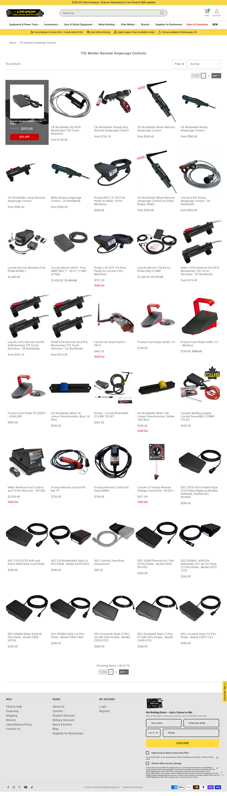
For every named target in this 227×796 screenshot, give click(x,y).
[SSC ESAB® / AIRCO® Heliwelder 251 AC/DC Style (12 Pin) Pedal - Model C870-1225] (200, 535)
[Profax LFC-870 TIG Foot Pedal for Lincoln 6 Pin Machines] (113, 242)
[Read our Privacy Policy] (217, 758)
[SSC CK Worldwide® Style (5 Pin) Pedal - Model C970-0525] (70, 535)
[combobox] (153, 733)
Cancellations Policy (19, 724)
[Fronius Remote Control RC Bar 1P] (70, 461)
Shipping (11, 715)
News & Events (62, 724)
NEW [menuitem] (215, 24)
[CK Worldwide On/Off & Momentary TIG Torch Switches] (70, 101)
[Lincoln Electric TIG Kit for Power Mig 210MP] (156, 242)
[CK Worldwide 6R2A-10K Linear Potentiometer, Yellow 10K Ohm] (156, 387)
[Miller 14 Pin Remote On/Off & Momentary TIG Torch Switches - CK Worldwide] (200, 242)
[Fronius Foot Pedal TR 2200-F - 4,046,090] (27, 387)
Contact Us (13, 728)
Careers (58, 711)
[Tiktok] (32, 787)
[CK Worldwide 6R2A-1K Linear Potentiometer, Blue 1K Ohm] (70, 387)
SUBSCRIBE (182, 743)
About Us (59, 706)
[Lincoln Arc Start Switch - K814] (113, 316)
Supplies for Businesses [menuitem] (169, 24)
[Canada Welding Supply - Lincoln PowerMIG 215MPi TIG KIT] (200, 387)
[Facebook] (8, 787)
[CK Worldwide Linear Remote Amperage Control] (27, 172)
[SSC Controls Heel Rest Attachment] (113, 535)
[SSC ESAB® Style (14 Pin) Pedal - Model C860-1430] (70, 608)
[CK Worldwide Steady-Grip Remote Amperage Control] (113, 101)
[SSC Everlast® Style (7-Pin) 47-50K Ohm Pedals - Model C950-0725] (156, 608)
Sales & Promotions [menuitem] (197, 24)
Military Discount (63, 720)
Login (102, 706)
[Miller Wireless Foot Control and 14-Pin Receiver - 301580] (27, 461)
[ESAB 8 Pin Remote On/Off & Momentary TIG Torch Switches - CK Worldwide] (70, 316)
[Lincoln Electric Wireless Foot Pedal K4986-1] (27, 242)
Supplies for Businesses (68, 733)
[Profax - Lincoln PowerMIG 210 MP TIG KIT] (113, 387)
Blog (55, 728)
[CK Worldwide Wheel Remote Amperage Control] (156, 101)
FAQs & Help (14, 706)
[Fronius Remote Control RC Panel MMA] (113, 461)
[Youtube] (25, 787)
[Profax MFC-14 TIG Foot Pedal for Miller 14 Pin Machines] (113, 172)
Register (104, 711)
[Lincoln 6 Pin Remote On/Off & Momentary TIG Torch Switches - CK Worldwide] (27, 316)
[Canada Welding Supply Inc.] (25, 13)
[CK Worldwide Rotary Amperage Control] (200, 101)
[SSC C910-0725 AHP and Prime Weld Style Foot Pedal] (27, 535)
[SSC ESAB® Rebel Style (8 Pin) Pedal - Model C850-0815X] (27, 608)
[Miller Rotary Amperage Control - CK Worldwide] (70, 172)
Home (12, 42)
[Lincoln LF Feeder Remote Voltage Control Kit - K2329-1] (156, 461)
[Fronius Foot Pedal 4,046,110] (156, 316)
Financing (12, 711)
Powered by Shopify (132, 787)
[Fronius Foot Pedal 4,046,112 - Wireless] (200, 316)
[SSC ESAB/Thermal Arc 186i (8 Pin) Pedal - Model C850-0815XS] (156, 535)
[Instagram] (14, 787)
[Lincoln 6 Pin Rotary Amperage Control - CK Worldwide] (200, 172)
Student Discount (64, 715)
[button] (207, 13)
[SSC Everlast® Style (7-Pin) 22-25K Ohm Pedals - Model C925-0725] (113, 608)
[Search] (162, 13)
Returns (11, 720)
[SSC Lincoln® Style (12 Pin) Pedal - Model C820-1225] (200, 608)
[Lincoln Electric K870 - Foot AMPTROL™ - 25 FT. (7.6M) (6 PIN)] (70, 242)
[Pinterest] (19, 787)
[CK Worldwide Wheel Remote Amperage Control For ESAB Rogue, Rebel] (156, 172)
